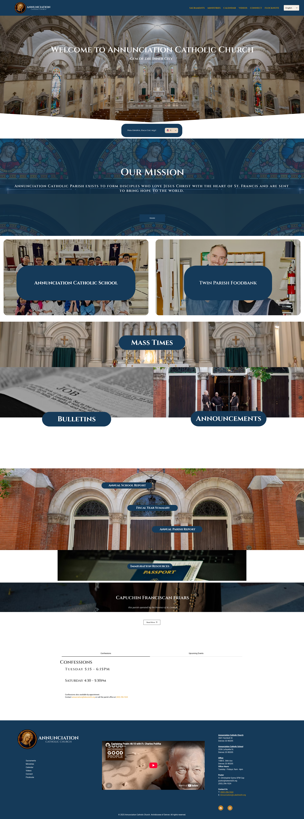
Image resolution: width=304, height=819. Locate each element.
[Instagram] (230, 807)
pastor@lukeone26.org (227, 781)
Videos (28, 771)
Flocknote (30, 777)
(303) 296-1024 (226, 792)
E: (232, 795)
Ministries (30, 764)
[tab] (106, 653)
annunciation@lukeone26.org (83, 697)
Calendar (29, 767)
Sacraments (31, 761)
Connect (29, 774)
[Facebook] (220, 807)
